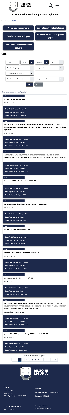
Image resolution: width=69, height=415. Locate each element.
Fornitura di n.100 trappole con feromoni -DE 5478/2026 (22, 253)
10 (48, 360)
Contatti (38, 388)
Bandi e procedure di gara (18, 36)
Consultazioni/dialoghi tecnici (50, 27)
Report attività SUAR (42, 396)
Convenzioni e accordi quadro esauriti (18, 46)
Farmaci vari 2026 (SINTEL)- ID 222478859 (17, 229)
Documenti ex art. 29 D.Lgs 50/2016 (47, 392)
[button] (50, 5)
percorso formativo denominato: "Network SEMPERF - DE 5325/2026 (26, 204)
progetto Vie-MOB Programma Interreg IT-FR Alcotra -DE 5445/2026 (26, 334)
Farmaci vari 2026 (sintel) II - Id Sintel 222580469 (20, 181)
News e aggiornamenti (18, 27)
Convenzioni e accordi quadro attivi (50, 36)
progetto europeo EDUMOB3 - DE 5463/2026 (18, 278)
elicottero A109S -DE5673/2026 (14, 99)
